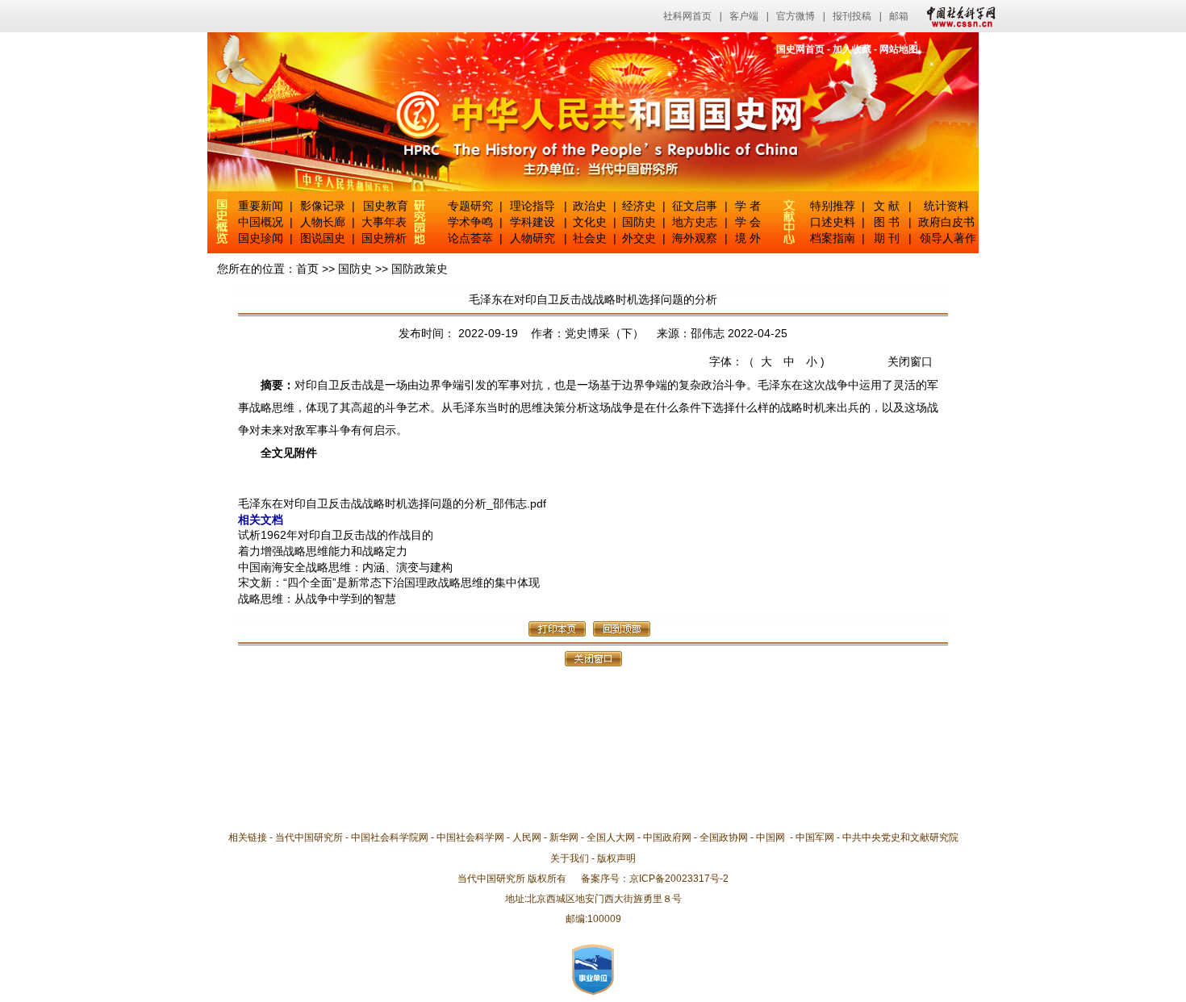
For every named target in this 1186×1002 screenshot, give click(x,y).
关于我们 (569, 858)
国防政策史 (419, 268)
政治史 (590, 205)
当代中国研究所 (309, 837)
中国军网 (815, 837)
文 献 (887, 205)
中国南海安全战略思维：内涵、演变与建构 (345, 567)
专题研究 (470, 205)
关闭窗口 (910, 361)
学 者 (748, 205)
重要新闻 (260, 205)
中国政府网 (667, 837)
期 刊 (887, 238)
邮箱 (898, 16)
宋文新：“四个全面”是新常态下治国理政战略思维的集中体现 (389, 582)
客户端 (743, 16)
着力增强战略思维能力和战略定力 (322, 551)
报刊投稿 (852, 16)
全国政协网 (723, 837)
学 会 (748, 221)
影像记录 (322, 205)
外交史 (639, 238)
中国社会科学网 (957, 16)
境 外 (748, 238)
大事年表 (384, 221)
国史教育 (385, 205)
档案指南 (832, 238)
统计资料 (946, 205)
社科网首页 (687, 16)
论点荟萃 (470, 238)
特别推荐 (832, 205)
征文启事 (694, 205)
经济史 (639, 205)
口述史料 (832, 221)
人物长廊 (322, 221)
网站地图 (898, 49)
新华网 (563, 837)
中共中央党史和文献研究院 (900, 837)
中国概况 (260, 221)
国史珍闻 (260, 238)
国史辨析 (384, 238)
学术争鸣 (470, 221)
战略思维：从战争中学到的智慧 (317, 598)
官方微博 (795, 16)
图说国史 (322, 238)
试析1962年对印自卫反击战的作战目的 (335, 534)
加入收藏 (852, 49)
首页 (307, 268)
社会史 (590, 238)
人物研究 (532, 238)
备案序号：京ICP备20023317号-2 (655, 878)
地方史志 (694, 221)
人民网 (526, 837)
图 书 (887, 221)
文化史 (590, 221)
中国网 (770, 837)
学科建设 (532, 221)
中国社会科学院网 (389, 837)
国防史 (639, 221)
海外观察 (694, 238)
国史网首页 (800, 49)
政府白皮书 (946, 221)
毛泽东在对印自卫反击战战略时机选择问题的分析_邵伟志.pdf (392, 503)
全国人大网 (611, 837)
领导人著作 (946, 238)
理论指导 (532, 205)
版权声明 (616, 858)
